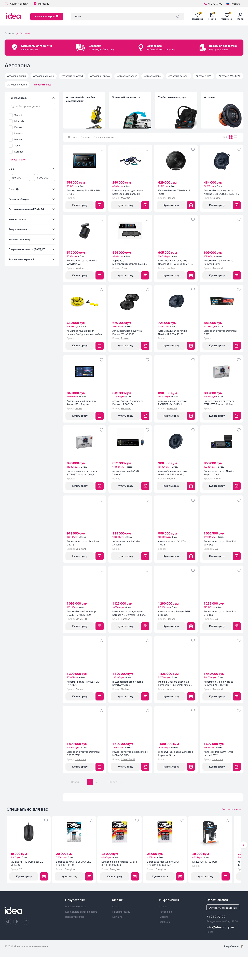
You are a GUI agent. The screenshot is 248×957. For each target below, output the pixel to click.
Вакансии (164, 922)
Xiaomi (18, 115)
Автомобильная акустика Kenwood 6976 (218, 262)
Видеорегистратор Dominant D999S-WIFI (83, 753)
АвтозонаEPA (203, 75)
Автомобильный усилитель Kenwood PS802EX (127, 403)
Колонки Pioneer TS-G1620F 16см (174, 192)
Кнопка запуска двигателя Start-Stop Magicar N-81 (127, 192)
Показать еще (42, 84)
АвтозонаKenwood (72, 75)
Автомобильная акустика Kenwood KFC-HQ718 (218, 683)
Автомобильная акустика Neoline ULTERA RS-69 (172, 332)
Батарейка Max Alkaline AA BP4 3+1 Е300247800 (119, 863)
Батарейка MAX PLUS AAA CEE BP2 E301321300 (73, 863)
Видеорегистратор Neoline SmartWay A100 (127, 683)
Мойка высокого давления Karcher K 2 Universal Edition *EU (128, 613)
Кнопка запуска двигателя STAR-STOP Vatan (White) (219, 403)
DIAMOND (81, 618)
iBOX (215, 548)
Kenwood (19, 127)
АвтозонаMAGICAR (230, 75)
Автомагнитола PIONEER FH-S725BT (83, 192)
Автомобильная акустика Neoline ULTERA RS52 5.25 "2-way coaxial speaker (221, 192)
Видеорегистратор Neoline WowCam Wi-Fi (82, 262)
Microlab (19, 121)
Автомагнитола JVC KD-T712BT (172, 543)
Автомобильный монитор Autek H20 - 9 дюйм (81, 403)
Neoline (216, 197)
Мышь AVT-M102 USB (204, 861)
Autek (78, 408)
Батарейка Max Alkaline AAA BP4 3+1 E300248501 (163, 863)
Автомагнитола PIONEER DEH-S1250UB (84, 683)
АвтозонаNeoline (17, 84)
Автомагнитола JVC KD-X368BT (126, 473)
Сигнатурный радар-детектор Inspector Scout (175, 753)
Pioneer (18, 139)
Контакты (117, 916)
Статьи (163, 906)
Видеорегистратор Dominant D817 (220, 332)
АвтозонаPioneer (127, 75)
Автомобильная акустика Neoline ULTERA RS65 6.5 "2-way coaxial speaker (174, 262)
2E (20, 869)
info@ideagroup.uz (220, 927)
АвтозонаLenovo (100, 75)
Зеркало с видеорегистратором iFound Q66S (128, 262)
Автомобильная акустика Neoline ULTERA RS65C (172, 473)
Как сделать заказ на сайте (81, 911)
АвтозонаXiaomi (16, 75)
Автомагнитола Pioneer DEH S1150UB (174, 613)
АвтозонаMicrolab (43, 75)
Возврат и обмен (75, 916)
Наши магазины (121, 911)
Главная (9, 33)
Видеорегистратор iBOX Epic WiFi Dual (220, 543)
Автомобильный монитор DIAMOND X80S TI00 (81, 613)
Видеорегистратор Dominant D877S (83, 543)
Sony (17, 145)
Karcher (18, 151)
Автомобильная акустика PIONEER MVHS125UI (172, 403)
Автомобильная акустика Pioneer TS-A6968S (127, 332)
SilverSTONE (128, 759)
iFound (124, 268)
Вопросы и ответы (75, 906)
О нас (115, 906)
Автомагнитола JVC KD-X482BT (126, 543)
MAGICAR (126, 197)
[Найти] (178, 16)
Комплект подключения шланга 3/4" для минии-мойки (84, 332)
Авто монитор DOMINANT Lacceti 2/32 (218, 753)
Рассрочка (165, 911)
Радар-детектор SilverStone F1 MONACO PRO (130, 753)
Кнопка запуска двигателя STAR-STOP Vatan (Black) (82, 473)
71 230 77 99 (216, 916)
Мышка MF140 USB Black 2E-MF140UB (27, 863)
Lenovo (18, 133)
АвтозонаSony (152, 75)
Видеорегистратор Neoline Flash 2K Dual (219, 473)
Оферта (163, 916)
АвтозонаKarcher (178, 75)
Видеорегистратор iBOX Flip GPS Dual (220, 613)
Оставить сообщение (223, 907)
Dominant (80, 548)
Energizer (70, 869)
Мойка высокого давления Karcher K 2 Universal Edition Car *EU (174, 683)
